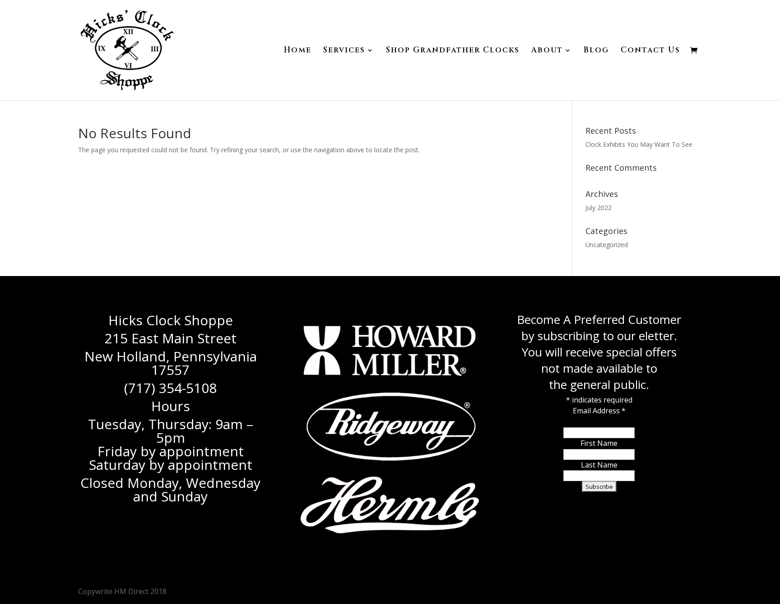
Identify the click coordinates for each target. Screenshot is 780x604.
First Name (599, 443)
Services (344, 51)
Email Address (599, 411)
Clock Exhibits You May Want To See (638, 144)
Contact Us (650, 51)
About (547, 51)
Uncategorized (606, 244)
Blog (596, 51)
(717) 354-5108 (170, 388)
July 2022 (598, 207)
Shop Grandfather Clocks (453, 51)
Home (297, 51)
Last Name (599, 465)
